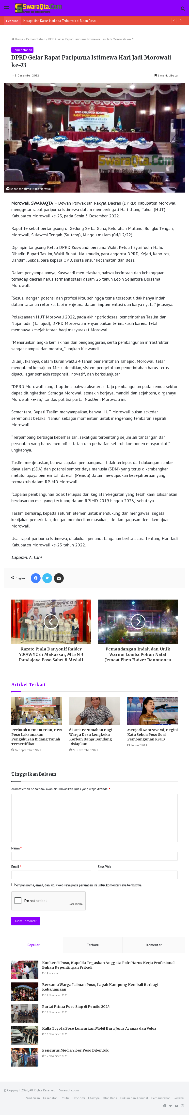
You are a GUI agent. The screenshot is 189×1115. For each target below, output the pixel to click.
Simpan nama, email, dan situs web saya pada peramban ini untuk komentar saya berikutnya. (78, 885)
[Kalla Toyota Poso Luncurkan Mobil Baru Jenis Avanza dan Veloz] (24, 1035)
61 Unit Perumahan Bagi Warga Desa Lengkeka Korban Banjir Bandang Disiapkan (90, 737)
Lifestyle (94, 1098)
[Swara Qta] (38, 8)
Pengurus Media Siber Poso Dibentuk (75, 1050)
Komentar (154, 945)
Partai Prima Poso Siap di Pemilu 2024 (76, 1006)
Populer (34, 945)
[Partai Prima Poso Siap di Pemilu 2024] (24, 1013)
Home (18, 39)
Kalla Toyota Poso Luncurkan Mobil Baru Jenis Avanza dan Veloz (99, 1028)
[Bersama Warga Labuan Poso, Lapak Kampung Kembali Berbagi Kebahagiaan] (24, 991)
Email (16, 867)
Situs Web (104, 867)
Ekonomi (79, 1098)
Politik (65, 1098)
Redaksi (179, 1098)
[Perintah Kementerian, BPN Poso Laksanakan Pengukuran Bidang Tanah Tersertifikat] (36, 711)
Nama (16, 848)
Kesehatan (50, 1098)
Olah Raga (110, 1098)
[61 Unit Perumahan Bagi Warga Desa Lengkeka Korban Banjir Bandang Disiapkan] (94, 711)
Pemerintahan (35, 39)
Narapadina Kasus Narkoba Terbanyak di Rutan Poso (59, 21)
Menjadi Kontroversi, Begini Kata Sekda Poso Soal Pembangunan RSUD (152, 734)
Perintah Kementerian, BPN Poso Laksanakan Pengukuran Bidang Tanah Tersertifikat (36, 737)
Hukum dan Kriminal (134, 1098)
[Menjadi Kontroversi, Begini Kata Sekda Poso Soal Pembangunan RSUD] (152, 711)
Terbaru (93, 945)
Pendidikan (32, 1098)
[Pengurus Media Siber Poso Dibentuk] (24, 1057)
